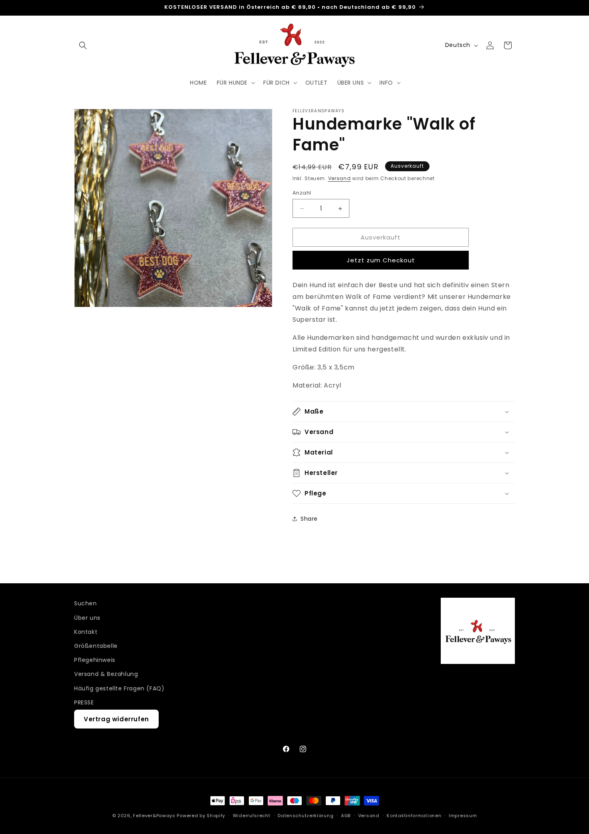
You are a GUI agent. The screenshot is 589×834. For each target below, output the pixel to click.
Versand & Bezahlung (106, 674)
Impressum (463, 815)
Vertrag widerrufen (116, 719)
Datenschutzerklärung (305, 815)
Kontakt (85, 632)
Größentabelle (96, 646)
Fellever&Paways (154, 815)
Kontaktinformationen (414, 815)
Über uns (87, 618)
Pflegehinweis (94, 660)
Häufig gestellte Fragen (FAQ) (119, 688)
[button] (83, 45)
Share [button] (309, 519)
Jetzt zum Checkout (381, 260)
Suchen (85, 603)
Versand (339, 178)
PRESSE (84, 702)
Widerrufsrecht (251, 815)
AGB (346, 815)
